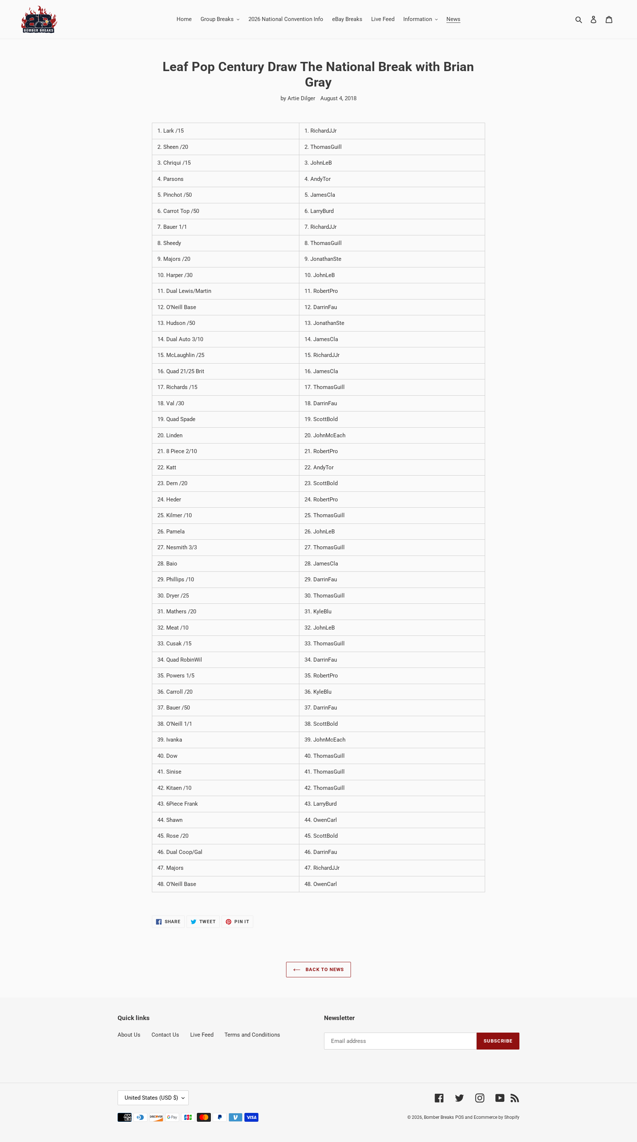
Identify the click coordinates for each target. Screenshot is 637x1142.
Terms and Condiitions (252, 1034)
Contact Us (165, 1034)
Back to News (324, 969)
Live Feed (201, 1034)
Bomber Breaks (439, 1117)
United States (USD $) (151, 1097)
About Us (129, 1034)
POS (459, 1117)
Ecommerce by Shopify (496, 1117)
